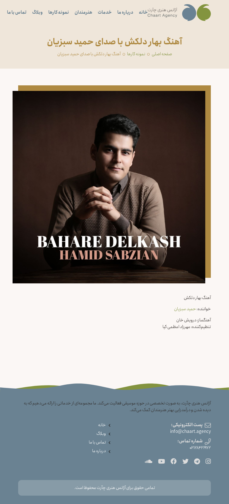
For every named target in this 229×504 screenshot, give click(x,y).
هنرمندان (83, 12)
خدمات (105, 12)
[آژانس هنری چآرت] (179, 12)
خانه (143, 12)
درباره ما (125, 12)
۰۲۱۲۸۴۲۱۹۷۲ (200, 447)
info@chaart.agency (190, 431)
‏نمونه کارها (136, 53)
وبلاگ (37, 12)
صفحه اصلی (162, 53)
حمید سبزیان (185, 308)
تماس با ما (17, 12)
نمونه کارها (58, 12)
